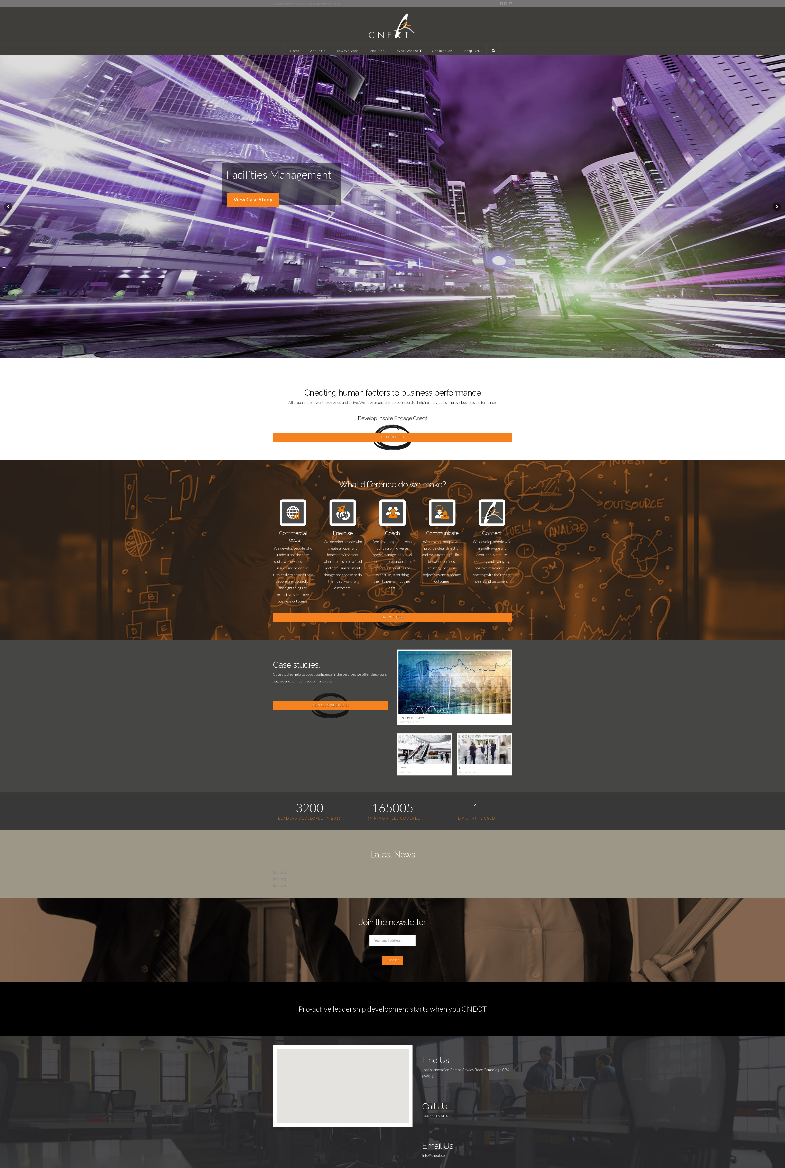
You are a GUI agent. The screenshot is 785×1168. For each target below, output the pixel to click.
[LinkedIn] (510, 4)
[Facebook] (501, 4)
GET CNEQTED (392, 437)
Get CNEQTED (392, 617)
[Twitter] (505, 4)
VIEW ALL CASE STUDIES (330, 705)
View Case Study (253, 199)
